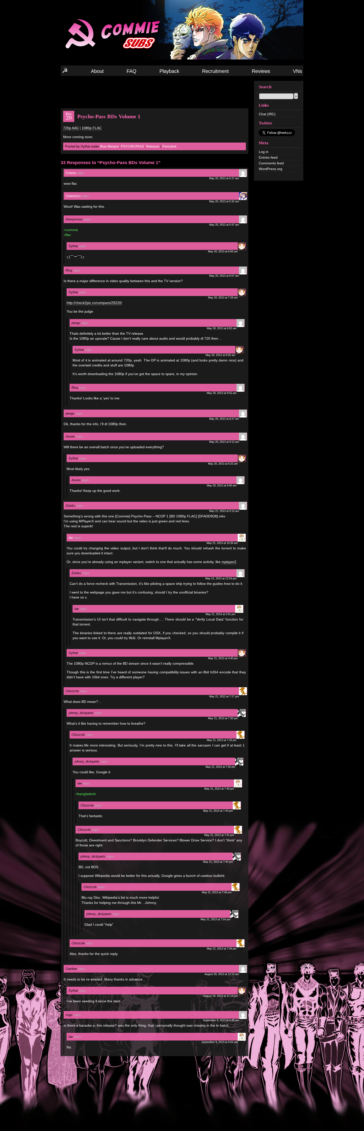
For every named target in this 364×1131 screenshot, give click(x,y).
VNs (297, 71)
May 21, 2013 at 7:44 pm (218, 861)
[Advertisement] (154, 92)
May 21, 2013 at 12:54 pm (220, 578)
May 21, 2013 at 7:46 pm (217, 892)
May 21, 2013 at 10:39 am (222, 542)
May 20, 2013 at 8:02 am (221, 328)
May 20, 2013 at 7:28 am (223, 297)
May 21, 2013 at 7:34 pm (221, 948)
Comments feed (271, 163)
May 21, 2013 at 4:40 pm (223, 658)
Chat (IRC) (267, 114)
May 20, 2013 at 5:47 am (224, 224)
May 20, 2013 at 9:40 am (221, 485)
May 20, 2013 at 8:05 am (220, 355)
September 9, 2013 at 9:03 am (220, 1042)
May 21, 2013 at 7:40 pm (219, 788)
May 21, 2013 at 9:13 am (224, 510)
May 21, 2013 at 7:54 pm (215, 919)
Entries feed (268, 157)
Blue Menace (109, 146)
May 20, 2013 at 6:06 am (223, 251)
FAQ (131, 71)
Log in (263, 152)
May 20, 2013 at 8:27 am (224, 418)
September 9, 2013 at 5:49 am (221, 1020)
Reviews (261, 71)
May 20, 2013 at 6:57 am (224, 275)
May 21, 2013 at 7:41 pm (219, 834)
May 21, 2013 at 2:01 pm (220, 614)
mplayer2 (229, 562)
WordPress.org (270, 169)
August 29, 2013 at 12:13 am (222, 974)
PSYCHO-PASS (132, 146)
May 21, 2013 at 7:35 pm (220, 766)
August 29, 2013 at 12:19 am (220, 995)
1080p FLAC (92, 128)
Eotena (71, 173)
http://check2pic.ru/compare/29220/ (94, 303)
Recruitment (215, 71)
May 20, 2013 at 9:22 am (223, 463)
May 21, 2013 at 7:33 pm (221, 740)
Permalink (169, 146)
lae (71, 537)
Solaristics (73, 196)
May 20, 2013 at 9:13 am (224, 441)
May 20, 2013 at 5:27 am (224, 178)
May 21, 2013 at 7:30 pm (223, 718)
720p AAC (71, 128)
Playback (169, 71)
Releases (152, 146)
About (97, 71)
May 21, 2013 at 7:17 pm (224, 696)
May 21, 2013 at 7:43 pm (218, 810)
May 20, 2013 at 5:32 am (224, 201)
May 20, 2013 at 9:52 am (221, 392)
